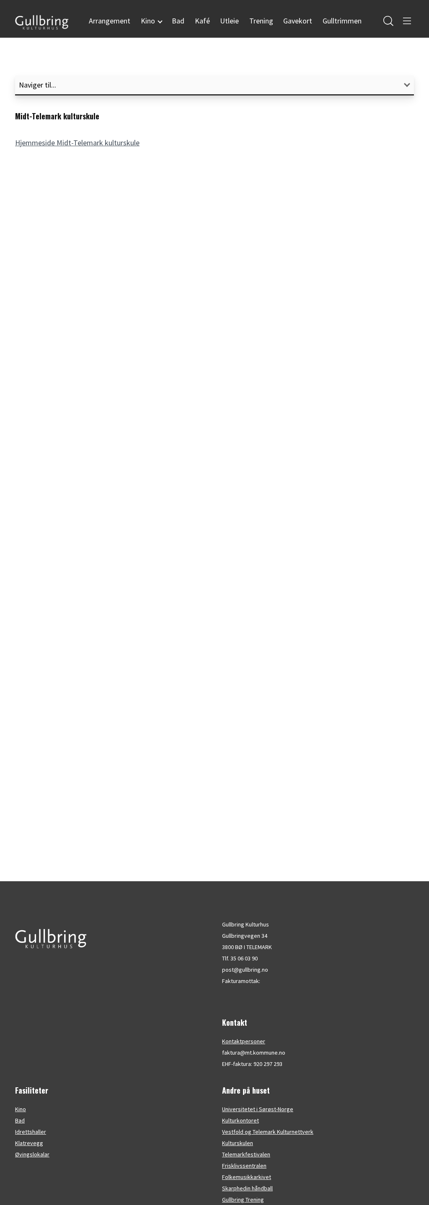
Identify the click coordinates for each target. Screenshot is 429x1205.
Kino (20, 1109)
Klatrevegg (29, 1143)
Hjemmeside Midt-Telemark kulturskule (77, 142)
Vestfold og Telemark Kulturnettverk (267, 1131)
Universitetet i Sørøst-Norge (257, 1109)
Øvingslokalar (32, 1154)
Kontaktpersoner (243, 1041)
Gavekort (297, 21)
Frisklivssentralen (244, 1165)
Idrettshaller (30, 1131)
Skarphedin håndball (247, 1188)
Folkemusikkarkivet (246, 1177)
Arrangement (109, 21)
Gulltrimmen (342, 21)
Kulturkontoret (240, 1120)
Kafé (202, 21)
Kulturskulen (237, 1143)
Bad (178, 21)
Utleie (229, 21)
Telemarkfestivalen (246, 1154)
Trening (261, 21)
